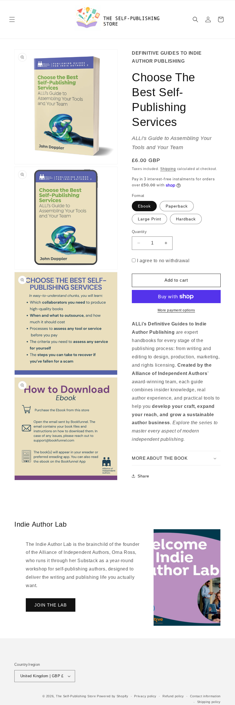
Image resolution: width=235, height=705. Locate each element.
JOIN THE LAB (50, 605)
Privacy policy (145, 696)
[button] (12, 19)
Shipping (168, 169)
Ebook (144, 206)
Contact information (205, 696)
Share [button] (143, 476)
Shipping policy (209, 702)
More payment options (176, 310)
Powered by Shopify (112, 696)
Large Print (149, 219)
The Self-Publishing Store (76, 696)
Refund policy (173, 696)
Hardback (186, 219)
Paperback (177, 206)
